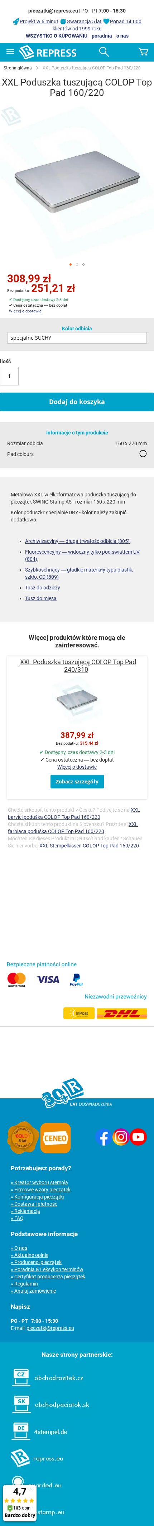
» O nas (19, 1248)
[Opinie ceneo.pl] (55, 1152)
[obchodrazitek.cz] (43, 1388)
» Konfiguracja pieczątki (37, 1197)
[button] (70, 264)
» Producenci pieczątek (36, 1262)
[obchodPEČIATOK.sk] (47, 1415)
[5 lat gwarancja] (23, 1152)
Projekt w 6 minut (39, 21)
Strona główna (18, 68)
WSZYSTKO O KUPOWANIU (56, 36)
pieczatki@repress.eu (50, 1328)
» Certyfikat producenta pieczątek (48, 1276)
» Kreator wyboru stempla (39, 1182)
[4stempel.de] (35, 1442)
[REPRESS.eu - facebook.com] (103, 1144)
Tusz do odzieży (42, 588)
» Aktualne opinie (29, 1255)
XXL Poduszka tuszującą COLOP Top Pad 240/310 (78, 666)
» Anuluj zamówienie (33, 1291)
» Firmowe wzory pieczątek (41, 1189)
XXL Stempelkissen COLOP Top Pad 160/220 (89, 846)
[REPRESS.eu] (33, 1469)
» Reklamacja (25, 1211)
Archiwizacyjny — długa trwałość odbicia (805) (77, 541)
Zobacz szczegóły (77, 781)
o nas (122, 36)
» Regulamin (24, 1284)
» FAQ (17, 1218)
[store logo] (47, 52)
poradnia (102, 36)
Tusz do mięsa (41, 598)
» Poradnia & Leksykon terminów (47, 1269)
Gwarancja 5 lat (84, 21)
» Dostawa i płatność (34, 1204)
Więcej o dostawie (25, 311)
